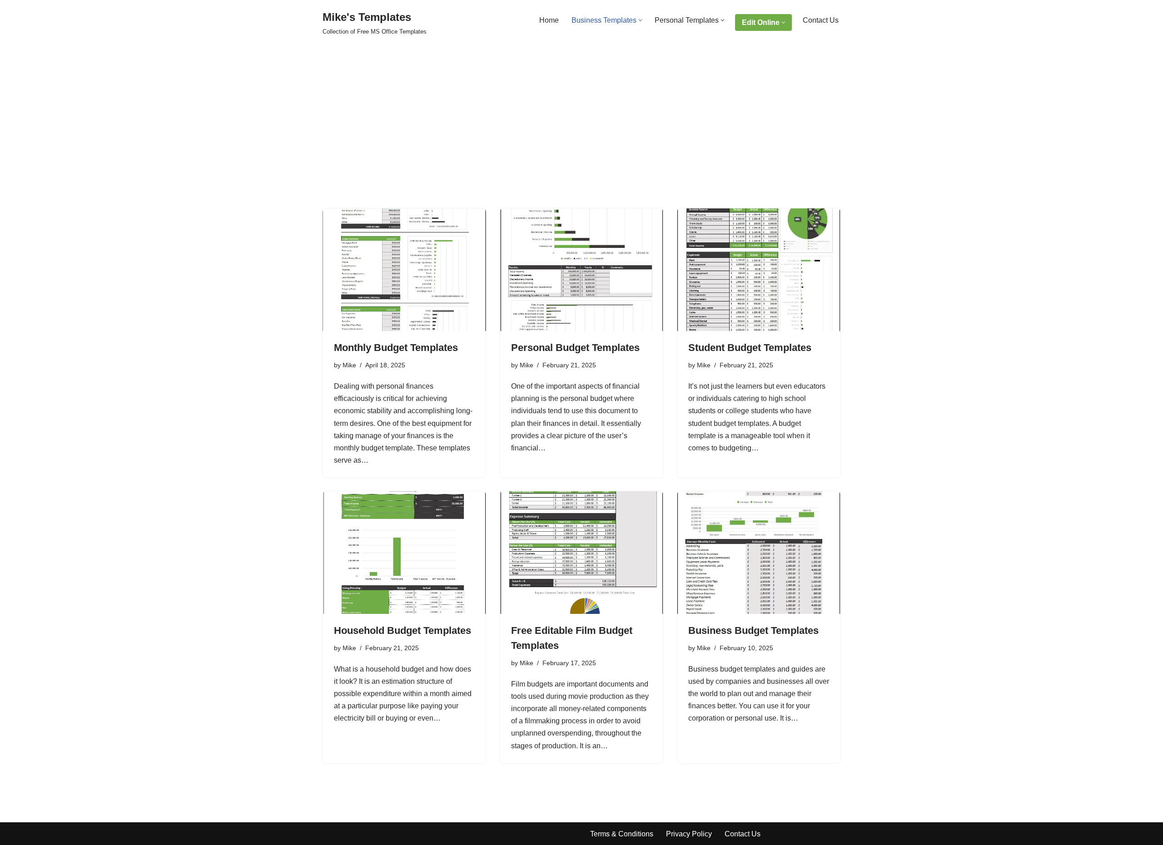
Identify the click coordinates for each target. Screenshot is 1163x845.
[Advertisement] (581, 140)
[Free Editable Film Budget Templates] (581, 552)
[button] (640, 20)
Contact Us (821, 20)
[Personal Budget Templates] (581, 269)
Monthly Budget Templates (396, 347)
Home (549, 20)
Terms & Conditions (621, 834)
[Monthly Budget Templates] (404, 269)
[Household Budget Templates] (404, 552)
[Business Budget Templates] (758, 552)
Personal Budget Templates (575, 347)
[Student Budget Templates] (758, 269)
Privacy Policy (689, 834)
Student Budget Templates (749, 347)
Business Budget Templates (753, 630)
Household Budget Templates (402, 630)
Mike (349, 365)
